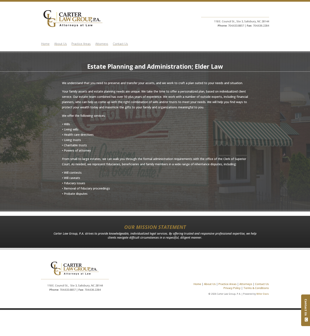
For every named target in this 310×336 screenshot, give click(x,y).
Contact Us (306, 307)
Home (45, 44)
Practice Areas (81, 44)
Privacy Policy (232, 288)
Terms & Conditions (256, 288)
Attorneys (101, 44)
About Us (60, 44)
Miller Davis (262, 293)
